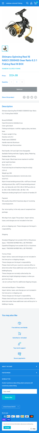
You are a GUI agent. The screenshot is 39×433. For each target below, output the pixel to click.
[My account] (31, 3)
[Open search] (27, 3)
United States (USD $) (9, 406)
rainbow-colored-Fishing (11, 68)
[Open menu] (3, 3)
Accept (7, 427)
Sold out (19, 89)
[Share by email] (35, 97)
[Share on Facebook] (24, 97)
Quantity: (5, 82)
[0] (35, 3)
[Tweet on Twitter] (31, 97)
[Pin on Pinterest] (28, 97)
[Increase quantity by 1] (22, 82)
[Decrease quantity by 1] (11, 82)
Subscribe (8, 397)
